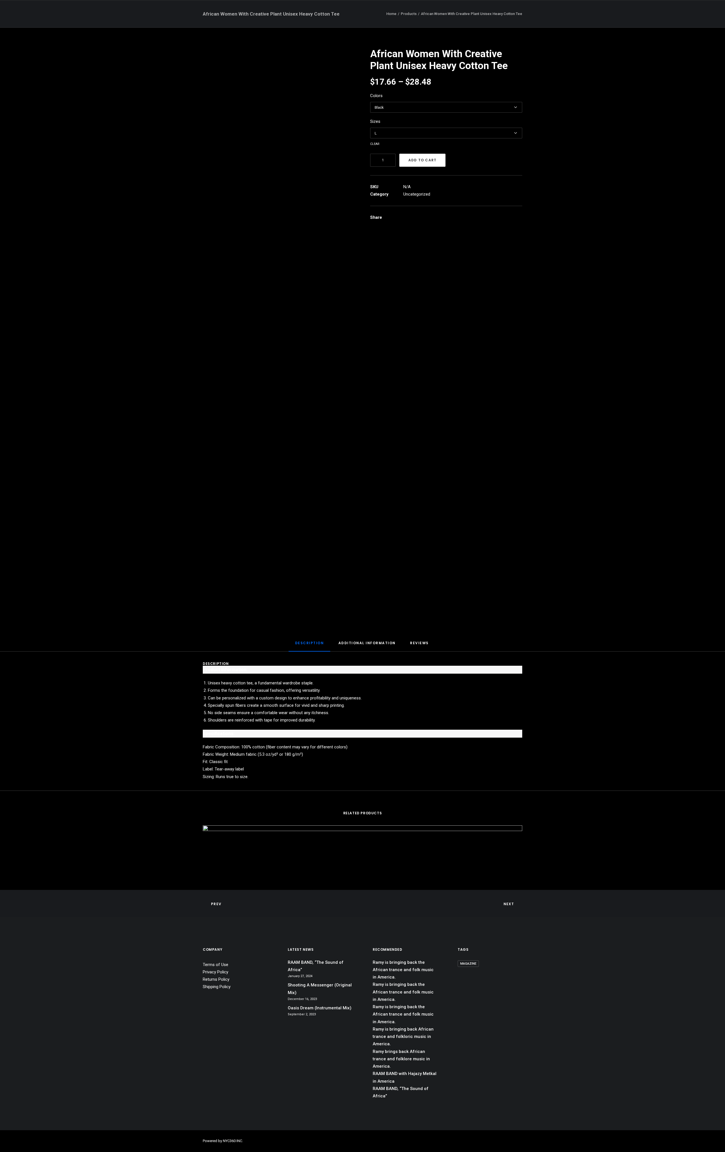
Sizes (375, 121)
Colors (376, 95)
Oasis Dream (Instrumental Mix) (319, 1007)
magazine (468, 963)
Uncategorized (416, 194)
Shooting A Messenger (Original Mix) (320, 988)
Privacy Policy (215, 972)
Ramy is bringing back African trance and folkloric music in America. (403, 1037)
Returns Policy (216, 979)
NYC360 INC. (233, 1141)
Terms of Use (215, 964)
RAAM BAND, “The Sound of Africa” (316, 966)
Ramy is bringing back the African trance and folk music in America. (403, 970)
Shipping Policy (217, 986)
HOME (363, 13)
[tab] (309, 645)
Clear (374, 143)
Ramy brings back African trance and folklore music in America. (401, 1059)
